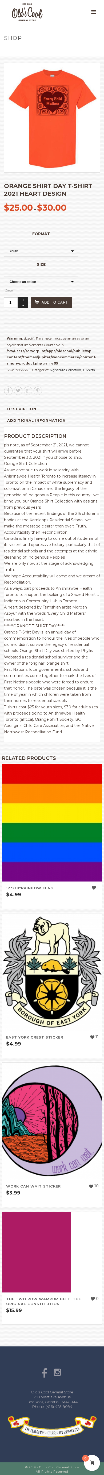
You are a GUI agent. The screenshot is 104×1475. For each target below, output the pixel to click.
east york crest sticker (34, 1037)
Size (41, 264)
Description (21, 409)
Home (10, 49)
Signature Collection (65, 370)
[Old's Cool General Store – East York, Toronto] (22, 12)
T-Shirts (89, 370)
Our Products (33, 49)
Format (41, 233)
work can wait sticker (33, 1186)
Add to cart (55, 302)
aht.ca (26, 719)
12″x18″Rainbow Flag (30, 888)
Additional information (36, 420)
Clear (9, 290)
